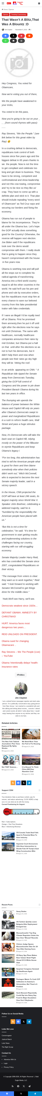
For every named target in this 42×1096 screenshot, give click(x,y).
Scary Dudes (21, 911)
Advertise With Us (10, 1059)
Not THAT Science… (10, 767)
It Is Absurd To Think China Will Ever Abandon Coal (30, 769)
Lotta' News (6, 1043)
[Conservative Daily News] (15, 3)
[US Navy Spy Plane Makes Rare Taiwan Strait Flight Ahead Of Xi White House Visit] (8, 958)
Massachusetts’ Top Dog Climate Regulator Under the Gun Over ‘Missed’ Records (27, 935)
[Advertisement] (21, 879)
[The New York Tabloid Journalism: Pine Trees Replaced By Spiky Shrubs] (11, 734)
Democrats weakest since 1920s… (20, 605)
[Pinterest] (21, 36)
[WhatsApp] (5, 41)
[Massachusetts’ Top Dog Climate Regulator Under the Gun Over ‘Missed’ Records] (8, 936)
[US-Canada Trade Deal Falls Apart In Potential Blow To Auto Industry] (8, 835)
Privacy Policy (9, 1067)
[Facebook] (5, 36)
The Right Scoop (7, 1047)
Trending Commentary (18, 14)
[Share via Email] (13, 41)
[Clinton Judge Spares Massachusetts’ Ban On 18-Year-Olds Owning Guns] (8, 947)
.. (15, 645)
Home (5, 9)
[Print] (21, 41)
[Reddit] (29, 36)
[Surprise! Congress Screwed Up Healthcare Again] (8, 972)
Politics (21, 675)
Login (5, 1063)
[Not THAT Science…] (11, 760)
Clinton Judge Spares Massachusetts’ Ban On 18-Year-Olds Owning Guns (27, 946)
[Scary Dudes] (8, 914)
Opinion (11, 9)
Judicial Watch (7, 1039)
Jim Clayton (8, 29)
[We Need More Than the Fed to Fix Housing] (31, 734)
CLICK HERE (28, 799)
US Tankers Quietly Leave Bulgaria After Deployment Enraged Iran (26, 924)
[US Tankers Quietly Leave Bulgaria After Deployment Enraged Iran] (8, 925)
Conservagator (7, 1035)
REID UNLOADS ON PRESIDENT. (19, 634)
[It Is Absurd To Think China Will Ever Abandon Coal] (31, 760)
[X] (13, 36)
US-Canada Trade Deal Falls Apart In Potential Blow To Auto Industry (27, 835)
